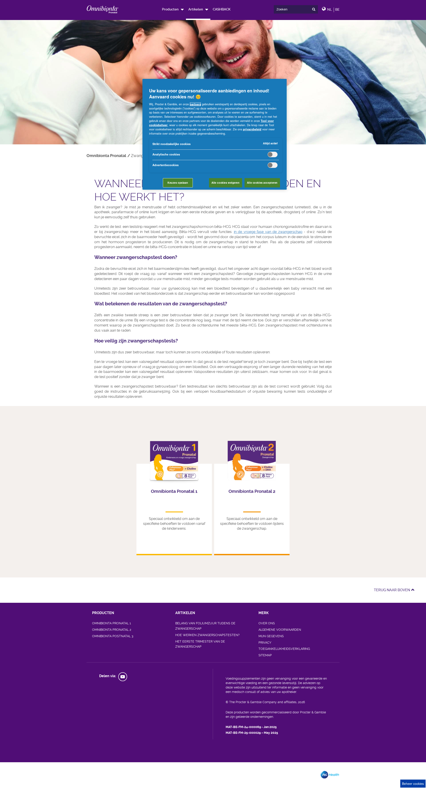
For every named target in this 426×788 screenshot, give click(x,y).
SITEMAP (265, 655)
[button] (198, 9)
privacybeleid (252, 129)
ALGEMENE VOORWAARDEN (279, 629)
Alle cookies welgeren (225, 182)
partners (195, 104)
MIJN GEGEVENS (271, 636)
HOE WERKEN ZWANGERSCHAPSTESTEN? (207, 635)
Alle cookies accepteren (262, 182)
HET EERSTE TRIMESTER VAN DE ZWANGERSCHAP (200, 644)
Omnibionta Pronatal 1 (174, 491)
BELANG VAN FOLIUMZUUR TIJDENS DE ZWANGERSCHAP (205, 625)
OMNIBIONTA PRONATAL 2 (111, 629)
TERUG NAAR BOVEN (392, 590)
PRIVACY (264, 642)
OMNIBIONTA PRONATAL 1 (111, 623)
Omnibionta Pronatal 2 (252, 491)
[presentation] (315, 9)
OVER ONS (266, 623)
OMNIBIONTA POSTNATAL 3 (112, 636)
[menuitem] (173, 9)
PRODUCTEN (103, 613)
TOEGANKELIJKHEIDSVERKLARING (284, 649)
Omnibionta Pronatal (106, 155)
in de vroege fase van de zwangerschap (268, 232)
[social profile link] (122, 676)
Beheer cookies (413, 783)
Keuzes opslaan (178, 182)
